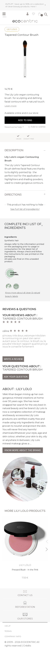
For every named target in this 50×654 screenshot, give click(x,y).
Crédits (27, 645)
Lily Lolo (12, 29)
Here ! (33, 6)
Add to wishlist (38, 126)
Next (46, 548)
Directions (13, 194)
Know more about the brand (23, 450)
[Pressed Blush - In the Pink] (25, 547)
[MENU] (5, 14)
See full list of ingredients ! (25, 209)
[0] (39, 14)
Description (14, 150)
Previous (46, 540)
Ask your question (16, 376)
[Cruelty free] (16, 286)
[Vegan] (8, 286)
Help (7, 626)
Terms (8, 631)
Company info (13, 636)
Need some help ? (14, 127)
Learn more (11, 106)
